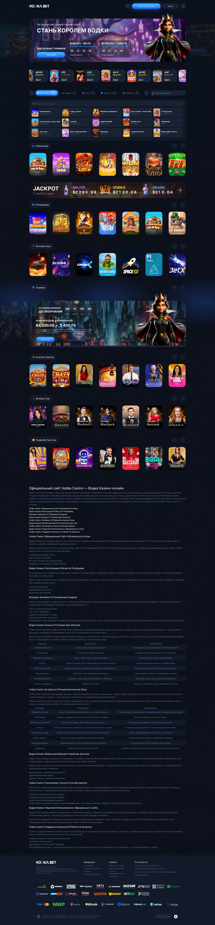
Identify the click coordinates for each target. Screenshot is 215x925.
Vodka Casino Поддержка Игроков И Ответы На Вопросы (54, 532)
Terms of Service (141, 875)
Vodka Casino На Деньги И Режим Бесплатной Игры (52, 520)
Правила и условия (116, 866)
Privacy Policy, (171, 872)
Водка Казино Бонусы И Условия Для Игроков (49, 517)
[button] (31, 93)
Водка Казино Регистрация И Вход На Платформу (51, 511)
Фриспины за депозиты (92, 874)
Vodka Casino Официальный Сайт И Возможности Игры (53, 508)
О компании (88, 866)
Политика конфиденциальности (117, 872)
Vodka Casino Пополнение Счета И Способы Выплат (52, 526)
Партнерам (113, 876)
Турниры (87, 871)
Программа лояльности (93, 868)
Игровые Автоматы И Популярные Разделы (48, 514)
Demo (38, 177)
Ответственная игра (116, 868)
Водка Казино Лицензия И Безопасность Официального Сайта (56, 529)
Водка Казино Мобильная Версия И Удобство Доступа (53, 523)
